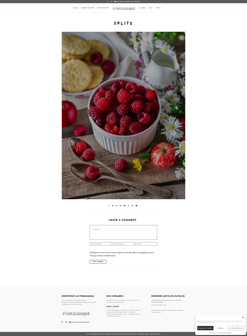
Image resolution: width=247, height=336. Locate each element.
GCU (87, 334)
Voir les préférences (236, 328)
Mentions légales (111, 334)
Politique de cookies (213, 332)
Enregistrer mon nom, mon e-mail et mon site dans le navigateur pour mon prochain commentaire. (122, 254)
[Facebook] (109, 1)
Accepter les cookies (205, 328)
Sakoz (147, 334)
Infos (158, 8)
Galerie (142, 8)
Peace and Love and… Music (159, 305)
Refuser (221, 328)
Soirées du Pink (87, 8)
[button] (243, 317)
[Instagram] (112, 1)
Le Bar (75, 8)
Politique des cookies (97, 334)
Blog (151, 8)
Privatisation (103, 8)
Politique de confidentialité (225, 332)
